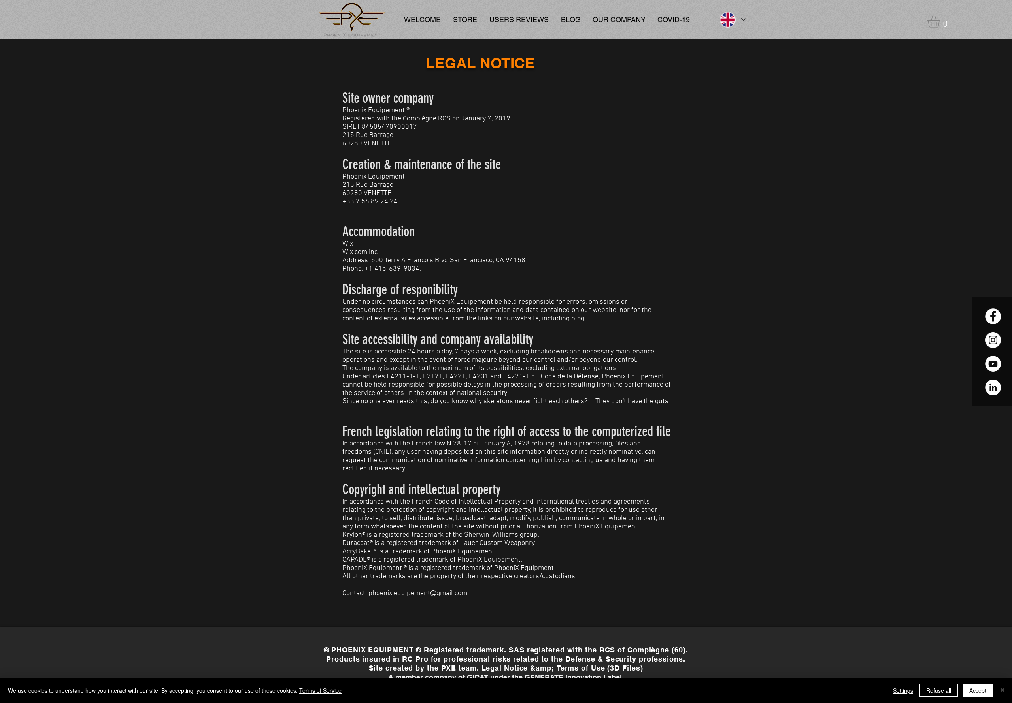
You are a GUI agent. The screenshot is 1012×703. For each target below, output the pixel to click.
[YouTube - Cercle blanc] (993, 364)
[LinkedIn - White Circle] (993, 387)
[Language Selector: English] (732, 19)
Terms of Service (320, 690)
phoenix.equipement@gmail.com (417, 593)
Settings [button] (903, 690)
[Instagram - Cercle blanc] (993, 340)
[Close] (1002, 690)
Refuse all (938, 690)
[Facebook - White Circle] (993, 316)
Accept (977, 690)
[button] (941, 21)
